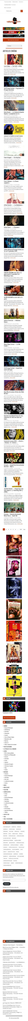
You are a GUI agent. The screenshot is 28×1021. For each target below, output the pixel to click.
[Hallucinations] (14, 598)
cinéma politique (20, 842)
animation (18, 829)
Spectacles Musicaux (9, 810)
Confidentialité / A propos (10, 4)
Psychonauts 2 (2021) (7, 713)
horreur (5, 847)
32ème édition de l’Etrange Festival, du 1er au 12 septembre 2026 (13, 250)
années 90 (14, 826)
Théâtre (6, 812)
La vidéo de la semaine (9, 781)
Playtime (6, 790)
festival (15, 860)
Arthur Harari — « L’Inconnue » (12, 227)
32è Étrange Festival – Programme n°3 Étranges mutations (14, 89)
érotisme (14, 838)
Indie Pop (5, 833)
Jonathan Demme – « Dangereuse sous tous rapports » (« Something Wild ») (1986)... (13, 490)
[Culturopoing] (13, 25)
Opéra (6, 805)
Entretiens (7, 731)
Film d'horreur (15, 849)
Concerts (6, 773)
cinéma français (18, 862)
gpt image (5, 1003)
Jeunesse (6, 762)
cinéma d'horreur (14, 844)
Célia (4, 945)
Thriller (5, 858)
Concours (21, 1)
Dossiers (6, 756)
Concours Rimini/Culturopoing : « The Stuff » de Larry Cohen (13, 988)
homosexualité (6, 826)
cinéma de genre (20, 835)
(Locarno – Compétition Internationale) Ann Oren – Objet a (14, 466)
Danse (6, 795)
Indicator (5, 842)
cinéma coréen (17, 840)
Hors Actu (7, 779)
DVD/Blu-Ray (7, 729)
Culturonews (15, 1)
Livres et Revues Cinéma (9, 737)
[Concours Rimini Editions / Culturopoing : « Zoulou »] (13, 28)
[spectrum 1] (14, 696)
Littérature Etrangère (9, 764)
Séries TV (6, 742)
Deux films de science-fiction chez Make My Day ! (14, 392)
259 (21, 529)
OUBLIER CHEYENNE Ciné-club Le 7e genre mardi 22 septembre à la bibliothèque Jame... (13, 274)
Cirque (6, 793)
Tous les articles (7, 1)
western (5, 835)
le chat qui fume (7, 838)
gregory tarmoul (6, 956)
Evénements (7, 733)
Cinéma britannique (7, 853)
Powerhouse (6, 844)
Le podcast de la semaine (10, 749)
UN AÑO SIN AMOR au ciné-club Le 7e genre (13, 298)
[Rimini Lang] (14, 674)
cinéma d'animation (13, 847)
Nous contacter (7, 7)
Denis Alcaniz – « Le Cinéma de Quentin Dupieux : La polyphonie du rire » (14, 113)
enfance (19, 826)
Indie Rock (17, 831)
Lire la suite (13, 74)
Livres (5, 751)
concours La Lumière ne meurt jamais (13, 136)
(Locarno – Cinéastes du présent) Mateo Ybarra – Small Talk (12, 515)
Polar (6, 768)
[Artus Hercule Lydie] (14, 662)
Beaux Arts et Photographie (10, 755)
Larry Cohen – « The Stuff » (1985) (13, 66)
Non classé (6, 787)
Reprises (6, 741)
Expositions (7, 801)
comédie (21, 853)
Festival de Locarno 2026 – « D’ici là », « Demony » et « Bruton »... (14, 442)
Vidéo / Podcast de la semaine (10, 744)
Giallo (4, 851)
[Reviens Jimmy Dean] (14, 576)
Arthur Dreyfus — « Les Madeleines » (13, 205)
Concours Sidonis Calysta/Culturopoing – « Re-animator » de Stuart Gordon (12, 953)
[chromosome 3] (14, 619)
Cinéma (5, 726)
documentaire (20, 856)
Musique (6, 772)
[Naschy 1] (14, 641)
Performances (7, 808)
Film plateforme (8, 747)
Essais (6, 760)
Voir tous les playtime (9, 717)
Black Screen (6, 947)
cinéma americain (7, 865)
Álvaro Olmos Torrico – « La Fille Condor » (12, 345)
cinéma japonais (12, 856)
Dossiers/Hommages (9, 728)
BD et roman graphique (9, 753)
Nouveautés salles (8, 739)
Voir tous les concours (13, 39)
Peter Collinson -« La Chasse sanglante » (11, 182)
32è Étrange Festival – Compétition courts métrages (13, 369)
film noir (11, 831)
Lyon (21, 849)
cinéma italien (6, 862)
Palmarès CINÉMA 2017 (15, 1003)
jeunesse (22, 831)
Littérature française (9, 766)
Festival (6, 735)
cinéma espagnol (7, 849)
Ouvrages (6, 806)
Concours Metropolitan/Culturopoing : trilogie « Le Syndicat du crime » (12, 1007)
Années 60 (5, 829)
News (5, 785)
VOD (5, 817)
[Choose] (14, 555)
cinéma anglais (12, 835)
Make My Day (15, 833)
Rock (10, 833)
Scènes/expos (7, 792)
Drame (12, 862)
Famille (20, 833)
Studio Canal (12, 829)
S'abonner (6, 883)
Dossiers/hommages (9, 775)
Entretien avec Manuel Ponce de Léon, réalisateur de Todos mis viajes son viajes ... (13, 417)
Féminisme (5, 831)
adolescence (12, 842)
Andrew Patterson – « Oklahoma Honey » (12, 321)
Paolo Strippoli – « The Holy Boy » (12, 157)
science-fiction (11, 851)
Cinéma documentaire (13, 858)
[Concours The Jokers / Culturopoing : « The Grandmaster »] (13, 36)
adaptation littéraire (8, 840)
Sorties (6, 769)
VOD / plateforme (8, 819)
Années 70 (5, 856)
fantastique (21, 847)
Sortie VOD (6, 814)
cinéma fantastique (7, 860)
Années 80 (16, 853)
